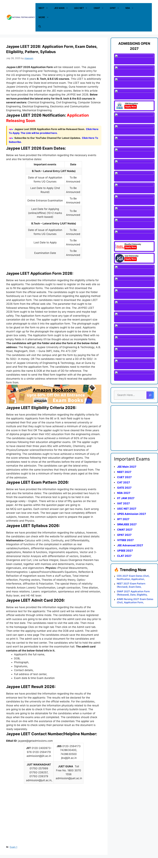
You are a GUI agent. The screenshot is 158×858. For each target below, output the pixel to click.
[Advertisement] (53, 819)
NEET (41, 8)
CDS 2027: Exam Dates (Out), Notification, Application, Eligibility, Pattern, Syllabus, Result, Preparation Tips (133, 577)
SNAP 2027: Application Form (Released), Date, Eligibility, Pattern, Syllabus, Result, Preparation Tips (133, 593)
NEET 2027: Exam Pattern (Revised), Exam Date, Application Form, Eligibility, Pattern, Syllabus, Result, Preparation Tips (132, 585)
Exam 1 (13, 847)
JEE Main (59, 8)
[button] (39, 26)
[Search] (150, 395)
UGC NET (79, 8)
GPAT (113, 8)
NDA (127, 8)
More (42, 17)
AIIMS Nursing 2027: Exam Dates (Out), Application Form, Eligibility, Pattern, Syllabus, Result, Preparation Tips (135, 601)
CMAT (97, 8)
